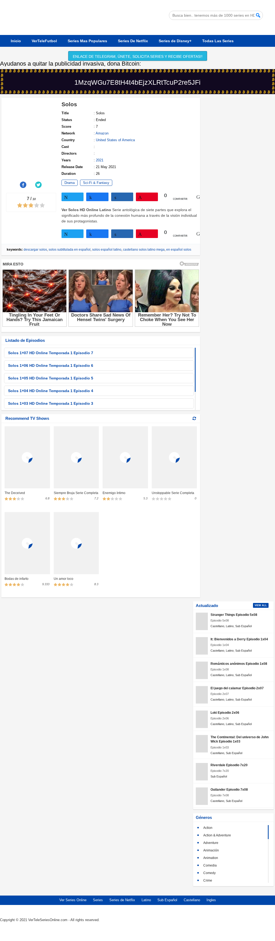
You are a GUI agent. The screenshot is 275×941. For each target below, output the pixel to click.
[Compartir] (97, 197)
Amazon (102, 133)
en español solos (178, 249)
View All (261, 605)
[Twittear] (72, 197)
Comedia (210, 865)
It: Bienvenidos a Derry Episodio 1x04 (239, 639)
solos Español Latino (106, 249)
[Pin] (147, 197)
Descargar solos (35, 249)
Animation (210, 858)
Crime (207, 880)
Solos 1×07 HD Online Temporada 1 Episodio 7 (50, 353)
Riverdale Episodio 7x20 (229, 765)
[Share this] (23, 185)
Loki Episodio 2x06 (225, 712)
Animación (211, 850)
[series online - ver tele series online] (53, 27)
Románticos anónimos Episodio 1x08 (239, 663)
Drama (69, 183)
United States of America (115, 140)
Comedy (209, 873)
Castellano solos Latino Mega (144, 249)
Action (207, 828)
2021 (99, 160)
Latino (230, 626)
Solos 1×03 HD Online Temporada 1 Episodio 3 (50, 403)
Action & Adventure (217, 835)
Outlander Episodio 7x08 (229, 789)
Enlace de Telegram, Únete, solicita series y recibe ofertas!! (137, 56)
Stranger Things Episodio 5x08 (234, 614)
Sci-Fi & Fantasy (96, 183)
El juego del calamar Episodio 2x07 (237, 688)
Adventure (210, 843)
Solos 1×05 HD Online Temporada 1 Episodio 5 (50, 378)
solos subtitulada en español (70, 249)
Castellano (217, 626)
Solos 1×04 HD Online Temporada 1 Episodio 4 (50, 391)
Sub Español (243, 626)
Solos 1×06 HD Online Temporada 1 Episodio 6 (50, 365)
